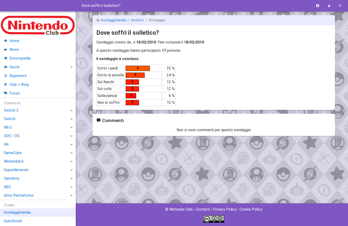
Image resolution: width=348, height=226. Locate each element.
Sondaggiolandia (113, 20)
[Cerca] (340, 6)
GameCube (13, 153)
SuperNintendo (16, 170)
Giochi (14, 67)
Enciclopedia (20, 58)
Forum (14, 93)
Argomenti (18, 76)
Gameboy (11, 178)
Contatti (203, 209)
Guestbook (13, 221)
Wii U (8, 127)
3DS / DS (11, 136)
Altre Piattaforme (19, 195)
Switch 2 (11, 110)
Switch (9, 119)
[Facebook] (317, 6)
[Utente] (329, 6)
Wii (6, 144)
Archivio (137, 20)
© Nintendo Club (179, 209)
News (14, 49)
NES (7, 187)
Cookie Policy (251, 209)
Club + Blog (19, 84)
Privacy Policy (224, 209)
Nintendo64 (13, 161)
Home (14, 41)
